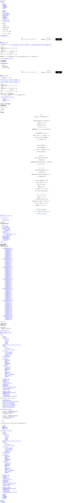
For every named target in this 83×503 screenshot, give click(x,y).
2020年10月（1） (8, 270)
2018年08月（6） (8, 290)
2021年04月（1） (8, 263)
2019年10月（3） (8, 280)
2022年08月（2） (8, 250)
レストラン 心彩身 (9, 448)
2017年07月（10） (9, 307)
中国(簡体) (5, 5)
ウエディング (5, 365)
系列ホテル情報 (6, 389)
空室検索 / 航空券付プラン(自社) (9, 392)
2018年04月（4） (8, 295)
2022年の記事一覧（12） (8, 248)
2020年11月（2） (8, 269)
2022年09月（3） (8, 249)
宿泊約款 (5, 385)
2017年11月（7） (8, 302)
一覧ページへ (3, 242)
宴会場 (6, 361)
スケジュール (7, 371)
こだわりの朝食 (8, 353)
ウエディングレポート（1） (11, 234)
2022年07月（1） (8, 251)
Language (2, 1)
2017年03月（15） (9, 312)
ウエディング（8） (7, 232)
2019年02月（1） (8, 286)
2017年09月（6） (8, 305)
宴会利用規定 (7, 363)
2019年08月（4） (8, 282)
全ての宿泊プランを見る (6, 332)
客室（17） (5, 231)
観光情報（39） (6, 237)
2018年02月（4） (8, 298)
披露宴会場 (7, 369)
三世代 (6, 343)
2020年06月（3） (8, 274)
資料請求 (7, 376)
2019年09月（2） (8, 281)
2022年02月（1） (8, 256)
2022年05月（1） (8, 254)
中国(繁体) (5, 7)
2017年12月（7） (8, 301)
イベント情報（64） (7, 235)
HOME (5, 98)
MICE (6, 364)
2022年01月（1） (8, 257)
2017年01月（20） (9, 314)
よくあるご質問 (6, 379)
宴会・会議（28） (6, 236)
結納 (6, 370)
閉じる (2, 500)
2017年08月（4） (8, 306)
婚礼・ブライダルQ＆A (9, 374)
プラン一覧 (6, 428)
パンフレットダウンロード (8, 388)
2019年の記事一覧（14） (8, 279)
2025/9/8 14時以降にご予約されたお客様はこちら (42, 44)
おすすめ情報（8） (7, 238)
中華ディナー (7, 355)
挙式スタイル (7, 368)
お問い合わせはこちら (4, 330)
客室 (4, 346)
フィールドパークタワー (10, 349)
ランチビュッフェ (8, 354)
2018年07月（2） (8, 292)
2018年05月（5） (8, 294)
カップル (7, 341)
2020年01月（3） (8, 277)
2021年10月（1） (8, 261)
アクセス (5, 378)
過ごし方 (5, 337)
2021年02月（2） (8, 264)
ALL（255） (5, 225)
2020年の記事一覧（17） (8, 267)
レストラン (5, 350)
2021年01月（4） (8, 266)
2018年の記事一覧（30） (8, 288)
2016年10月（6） (8, 319)
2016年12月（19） (9, 317)
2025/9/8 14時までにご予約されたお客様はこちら (22, 44)
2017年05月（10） (9, 309)
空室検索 (5, 427)
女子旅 (6, 342)
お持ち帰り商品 (6, 356)
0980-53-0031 (11, 412)
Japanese (4, 3)
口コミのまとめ (6, 382)
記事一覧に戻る (6, 219)
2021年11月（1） (8, 260)
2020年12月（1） (8, 268)
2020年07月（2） (8, 273)
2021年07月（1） (8, 262)
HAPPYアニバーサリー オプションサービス (12, 344)
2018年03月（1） (8, 296)
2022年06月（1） (8, 252)
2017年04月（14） (9, 311)
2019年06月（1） (8, 283)
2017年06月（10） (9, 308)
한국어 (4, 8)
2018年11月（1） (8, 289)
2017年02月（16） (9, 313)
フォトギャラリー (8, 375)
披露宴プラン (7, 372)
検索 (59, 39)
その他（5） (5, 240)
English (4, 4)
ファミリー (7, 340)
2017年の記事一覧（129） (8, 300)
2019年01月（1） (8, 287)
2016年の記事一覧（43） (8, 315)
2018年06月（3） (8, 293)
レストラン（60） (6, 229)
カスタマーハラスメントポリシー (10, 386)
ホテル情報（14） (6, 227)
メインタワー (7, 348)
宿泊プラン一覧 (4, 42)
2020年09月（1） (8, 271)
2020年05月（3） (8, 275)
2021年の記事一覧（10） (8, 258)
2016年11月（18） (9, 318)
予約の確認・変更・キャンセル (9, 396)
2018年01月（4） (8, 299)
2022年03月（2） (8, 255)
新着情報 (5, 380)
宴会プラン (7, 362)
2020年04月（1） (8, 276)
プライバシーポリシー (7, 383)
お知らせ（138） (6, 228)
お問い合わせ (5, 384)
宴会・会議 (5, 358)
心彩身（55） (8, 230)
